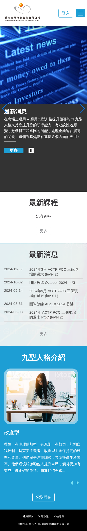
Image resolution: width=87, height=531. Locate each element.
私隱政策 (43, 516)
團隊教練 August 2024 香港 (51, 304)
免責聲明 (28, 516)
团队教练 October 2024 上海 (52, 283)
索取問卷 (43, 497)
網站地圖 (59, 516)
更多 (14, 150)
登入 (66, 13)
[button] (4, 108)
